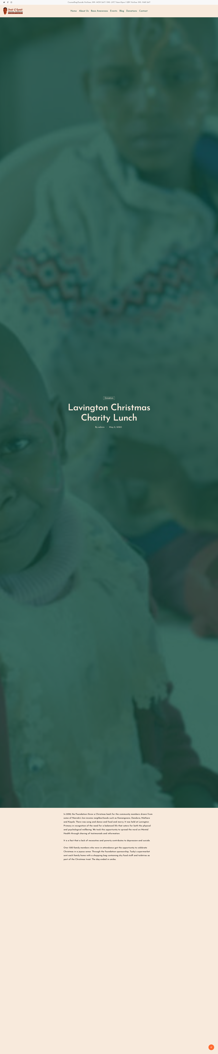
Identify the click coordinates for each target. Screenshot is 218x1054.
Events (113, 11)
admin (101, 427)
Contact (143, 11)
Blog (121, 11)
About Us (84, 11)
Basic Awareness (99, 11)
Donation (109, 398)
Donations (131, 11)
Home (74, 11)
